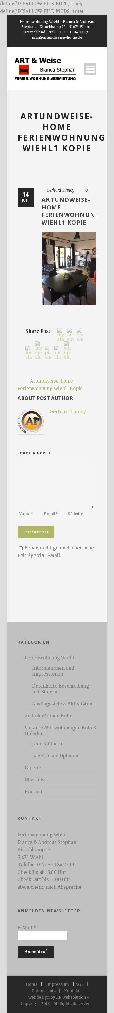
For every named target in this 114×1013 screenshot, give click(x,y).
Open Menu (90, 69)
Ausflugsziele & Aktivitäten (62, 704)
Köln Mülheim (47, 744)
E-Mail (27, 928)
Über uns (34, 780)
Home (32, 984)
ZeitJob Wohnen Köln (48, 716)
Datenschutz (44, 990)
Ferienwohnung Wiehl (49, 658)
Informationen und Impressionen (53, 671)
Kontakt (34, 792)
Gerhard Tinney (60, 190)
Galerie (33, 768)
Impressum (57, 984)
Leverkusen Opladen (55, 756)
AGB (79, 984)
